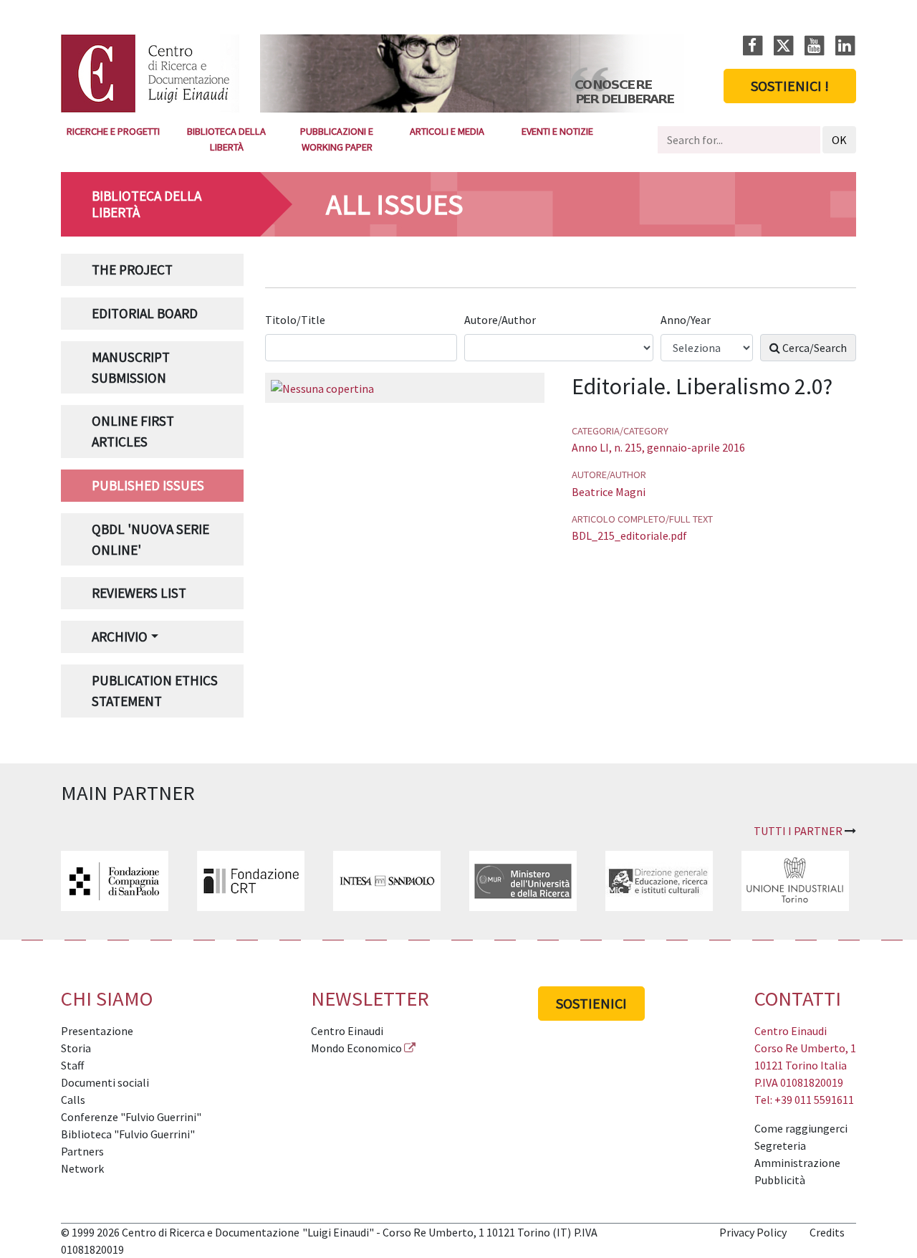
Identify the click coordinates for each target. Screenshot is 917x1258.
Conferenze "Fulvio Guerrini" (131, 1117)
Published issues (148, 485)
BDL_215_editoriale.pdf (629, 535)
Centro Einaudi (347, 1031)
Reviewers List (139, 592)
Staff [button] (72, 1065)
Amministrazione (797, 1162)
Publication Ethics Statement (155, 691)
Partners (82, 1151)
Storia (76, 1048)
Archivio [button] (120, 636)
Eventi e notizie (557, 131)
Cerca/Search (813, 347)
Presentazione (97, 1031)
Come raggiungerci (801, 1128)
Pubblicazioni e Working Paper (336, 139)
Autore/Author (501, 320)
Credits (827, 1232)
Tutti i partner (798, 831)
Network (82, 1168)
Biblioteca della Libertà (226, 139)
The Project (132, 269)
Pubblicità (779, 1180)
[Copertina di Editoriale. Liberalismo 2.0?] (322, 387)
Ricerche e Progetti (113, 131)
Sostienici (591, 1003)
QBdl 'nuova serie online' (150, 539)
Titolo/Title (296, 320)
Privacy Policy (753, 1232)
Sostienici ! (790, 86)
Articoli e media (447, 131)
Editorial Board (145, 313)
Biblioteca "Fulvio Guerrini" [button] (128, 1134)
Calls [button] (73, 1099)
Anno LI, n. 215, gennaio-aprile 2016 (658, 447)
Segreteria (780, 1145)
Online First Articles (133, 431)
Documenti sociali (105, 1082)
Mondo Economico (356, 1048)
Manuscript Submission (131, 367)
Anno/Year (687, 320)
